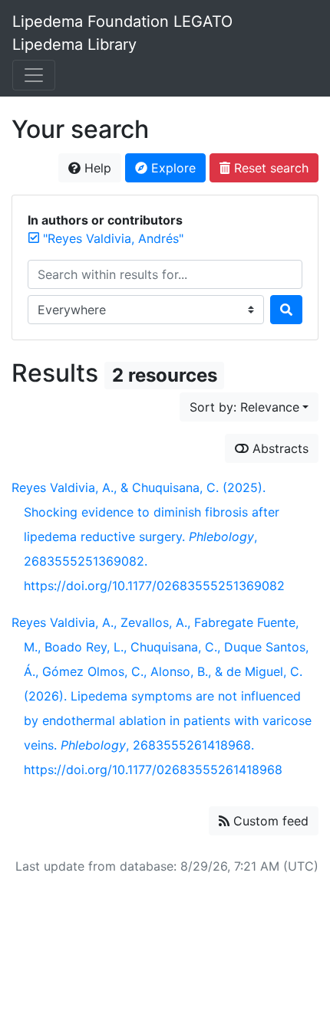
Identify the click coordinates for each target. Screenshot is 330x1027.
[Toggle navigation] (33, 75)
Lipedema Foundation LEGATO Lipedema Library (122, 33)
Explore (171, 168)
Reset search (269, 168)
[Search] (286, 309)
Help (96, 168)
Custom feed (269, 820)
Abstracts (279, 448)
